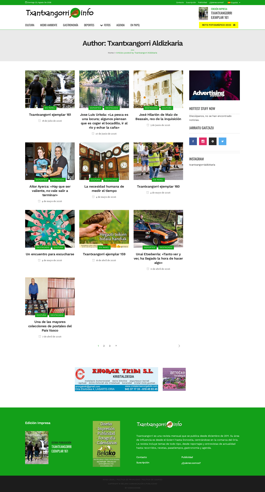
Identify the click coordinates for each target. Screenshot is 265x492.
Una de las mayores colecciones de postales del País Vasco (50, 326)
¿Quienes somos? (216, 2)
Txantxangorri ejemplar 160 (158, 186)
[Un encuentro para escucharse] (50, 228)
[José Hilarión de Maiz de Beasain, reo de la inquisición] (158, 89)
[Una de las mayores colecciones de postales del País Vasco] (50, 296)
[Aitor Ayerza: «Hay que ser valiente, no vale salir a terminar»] (50, 161)
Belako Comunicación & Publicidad (139, 484)
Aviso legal (109, 480)
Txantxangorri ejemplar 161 (221, 15)
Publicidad (202, 2)
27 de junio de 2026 (106, 134)
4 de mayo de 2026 (51, 201)
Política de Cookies (152, 480)
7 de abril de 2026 (51, 336)
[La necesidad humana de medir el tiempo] (104, 161)
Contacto (180, 2)
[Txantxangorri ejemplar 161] (203, 13)
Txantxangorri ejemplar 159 (104, 254)
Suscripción (191, 2)
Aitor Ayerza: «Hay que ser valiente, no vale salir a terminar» (49, 191)
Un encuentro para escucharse (50, 254)
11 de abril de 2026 (160, 269)
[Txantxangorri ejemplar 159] (104, 228)
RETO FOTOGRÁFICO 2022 (216, 25)
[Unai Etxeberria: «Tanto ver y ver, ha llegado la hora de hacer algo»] (158, 228)
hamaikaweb (134, 488)
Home (111, 53)
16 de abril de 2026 (106, 260)
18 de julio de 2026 (52, 121)
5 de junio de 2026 (160, 125)
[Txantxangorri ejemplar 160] (158, 161)
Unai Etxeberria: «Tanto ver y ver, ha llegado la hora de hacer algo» (158, 258)
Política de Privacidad (128, 480)
